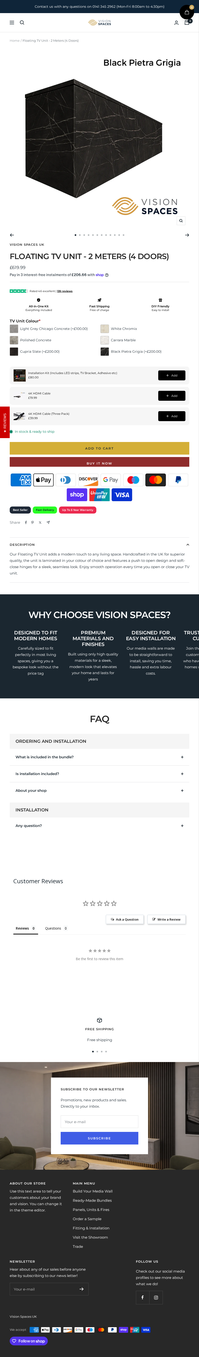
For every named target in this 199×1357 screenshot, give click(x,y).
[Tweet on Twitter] (40, 522)
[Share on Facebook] (26, 522)
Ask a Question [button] (127, 919)
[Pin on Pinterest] (32, 522)
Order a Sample (87, 1219)
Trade (78, 1246)
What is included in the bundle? (45, 757)
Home (15, 40)
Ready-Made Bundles (92, 1200)
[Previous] (12, 235)
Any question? (29, 825)
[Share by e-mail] (48, 522)
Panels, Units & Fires (91, 1209)
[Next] (187, 235)
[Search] (22, 22)
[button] (187, 12)
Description (22, 545)
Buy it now (99, 463)
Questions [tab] (53, 928)
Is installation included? (37, 773)
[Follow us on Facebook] (142, 1297)
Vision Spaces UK (27, 244)
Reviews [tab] (22, 928)
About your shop (31, 790)
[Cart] (186, 22)
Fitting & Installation (91, 1228)
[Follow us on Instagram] (156, 1297)
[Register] (82, 1289)
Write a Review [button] (169, 919)
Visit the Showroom (90, 1237)
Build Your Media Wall (93, 1191)
